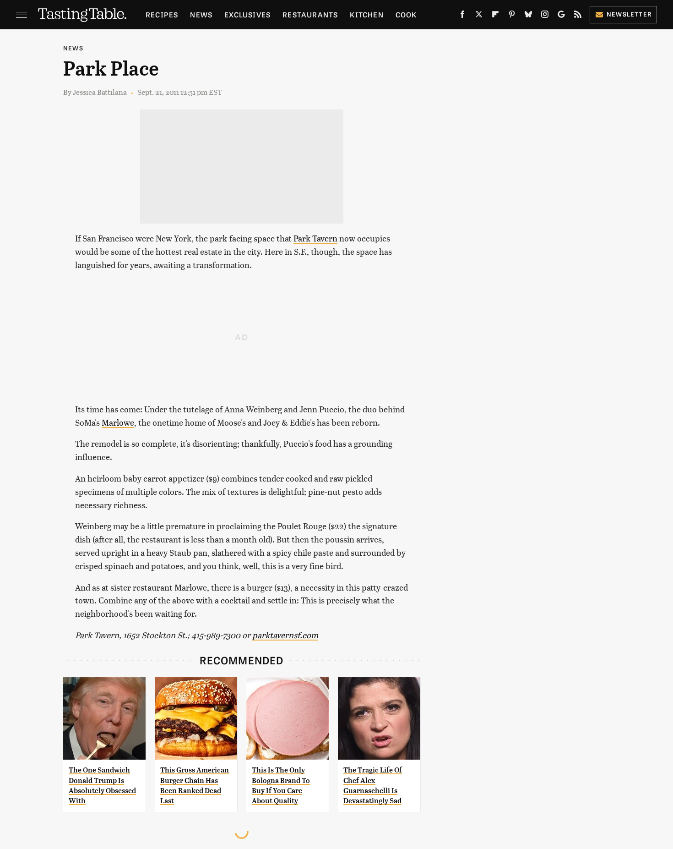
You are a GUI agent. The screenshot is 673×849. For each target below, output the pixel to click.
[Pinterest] (511, 16)
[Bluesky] (528, 16)
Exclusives (247, 14)
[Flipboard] (495, 16)
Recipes (162, 14)
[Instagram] (544, 16)
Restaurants (310, 14)
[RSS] (577, 16)
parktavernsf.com (285, 635)
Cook (406, 14)
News (201, 14)
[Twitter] (478, 16)
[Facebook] (462, 16)
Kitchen (366, 14)
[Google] (561, 16)
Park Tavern (315, 238)
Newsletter (629, 14)
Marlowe (118, 422)
